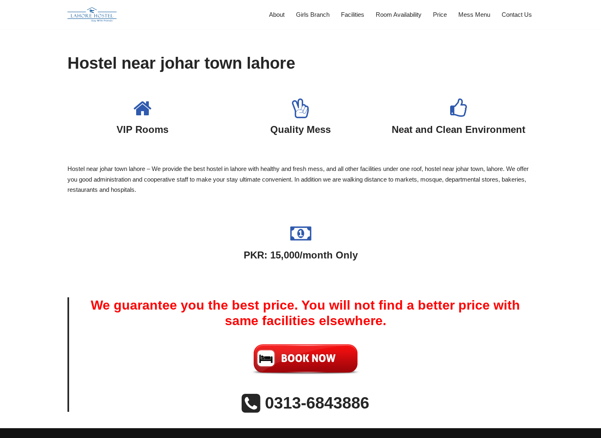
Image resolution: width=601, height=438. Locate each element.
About (277, 14)
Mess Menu (474, 14)
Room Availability (399, 14)
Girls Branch (313, 14)
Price (440, 14)
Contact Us (517, 14)
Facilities (352, 14)
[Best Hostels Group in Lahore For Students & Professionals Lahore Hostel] (92, 14)
